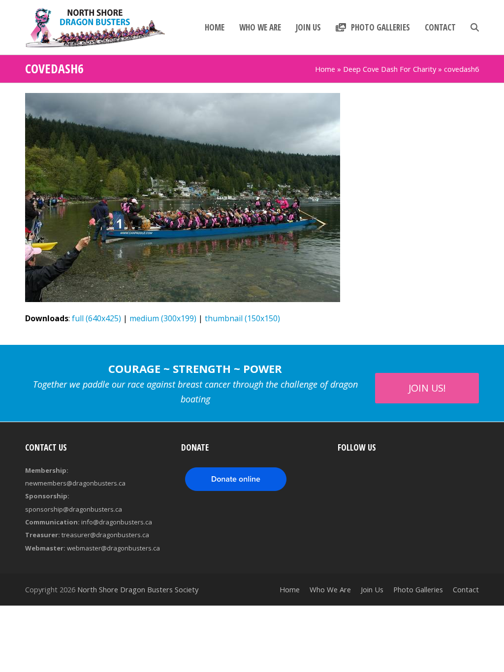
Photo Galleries (418, 589)
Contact (466, 589)
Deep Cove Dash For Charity (389, 69)
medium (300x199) (162, 318)
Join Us (372, 589)
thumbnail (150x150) (242, 318)
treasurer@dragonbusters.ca (105, 534)
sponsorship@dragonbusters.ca (73, 509)
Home (325, 69)
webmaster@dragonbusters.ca (113, 548)
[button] (474, 27)
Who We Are (330, 589)
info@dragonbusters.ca (116, 522)
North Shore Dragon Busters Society (137, 589)
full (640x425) (96, 318)
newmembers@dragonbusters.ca (75, 483)
